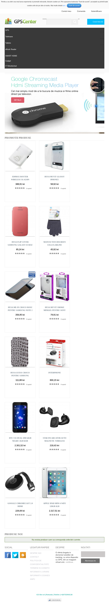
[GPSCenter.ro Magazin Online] (24, 21)
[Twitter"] (15, 555)
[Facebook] (8, 555)
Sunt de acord (74, 6)
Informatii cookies (40, 575)
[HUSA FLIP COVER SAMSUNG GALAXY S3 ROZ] (20, 221)
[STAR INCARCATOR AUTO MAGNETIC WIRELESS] (54, 417)
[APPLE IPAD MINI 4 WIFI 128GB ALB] (54, 482)
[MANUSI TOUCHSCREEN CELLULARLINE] (54, 221)
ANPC (32, 579)
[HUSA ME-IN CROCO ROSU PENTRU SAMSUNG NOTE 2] (20, 286)
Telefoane (9, 37)
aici (64, 6)
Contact (34, 557)
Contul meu (66, 11)
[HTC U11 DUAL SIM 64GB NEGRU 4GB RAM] (20, 417)
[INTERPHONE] (54, 352)
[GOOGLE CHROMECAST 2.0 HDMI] (20, 482)
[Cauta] (74, 22)
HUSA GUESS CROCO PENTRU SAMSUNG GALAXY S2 (20, 376)
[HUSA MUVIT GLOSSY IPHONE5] (54, 156)
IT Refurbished (11, 66)
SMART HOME (11, 56)
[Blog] (23, 555)
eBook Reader (10, 49)
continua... (70, 562)
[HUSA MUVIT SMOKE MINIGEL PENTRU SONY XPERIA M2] (54, 286)
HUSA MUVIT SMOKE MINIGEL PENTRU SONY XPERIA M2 (55, 310)
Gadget (8, 61)
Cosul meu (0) (98, 22)
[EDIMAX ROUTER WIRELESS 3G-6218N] (20, 156)
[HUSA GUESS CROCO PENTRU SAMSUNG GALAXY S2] (20, 352)
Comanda (81, 11)
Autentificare (96, 11)
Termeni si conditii (39, 568)
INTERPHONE (54, 373)
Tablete (8, 43)
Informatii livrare (39, 572)
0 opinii (29, 188)
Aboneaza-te (90, 561)
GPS (7, 30)
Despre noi (35, 553)
